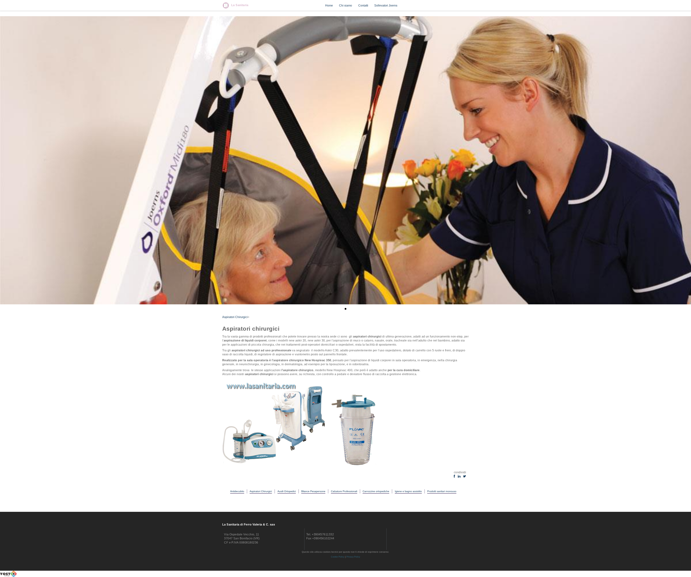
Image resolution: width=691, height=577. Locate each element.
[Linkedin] (459, 476)
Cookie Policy (337, 557)
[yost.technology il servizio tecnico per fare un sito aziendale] (345, 574)
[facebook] (454, 476)
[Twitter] (464, 476)
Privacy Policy (353, 557)
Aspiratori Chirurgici (235, 317)
